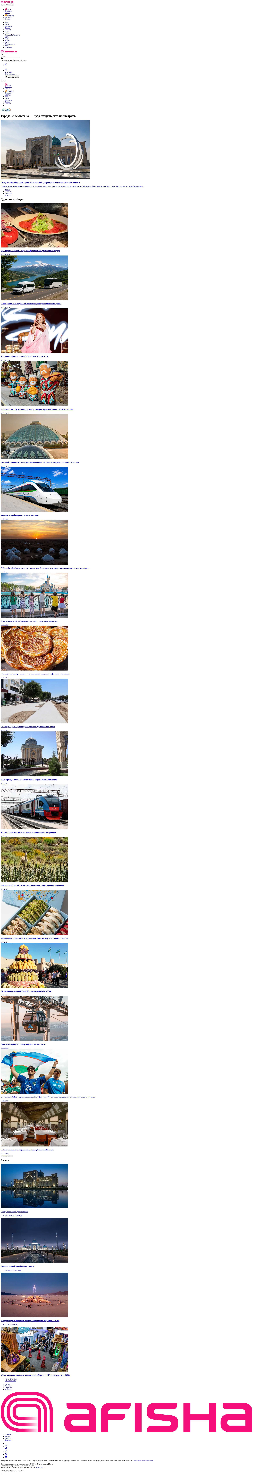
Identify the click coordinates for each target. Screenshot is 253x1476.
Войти (7, 5)
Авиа (6, 46)
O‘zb (3, 5)
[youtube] (6, 1457)
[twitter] (6, 1454)
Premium (7, 28)
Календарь (8, 47)
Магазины (8, 26)
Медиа (7, 38)
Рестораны (10, 15)
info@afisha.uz (40, 1467)
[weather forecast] (128, 66)
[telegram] (6, 1446)
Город (7, 24)
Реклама (7, 190)
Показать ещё (6, 1156)
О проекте (8, 193)
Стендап (7, 19)
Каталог (7, 40)
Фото (6, 31)
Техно (7, 33)
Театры (7, 13)
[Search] (12, 4)
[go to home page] (7, 2)
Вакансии (8, 195)
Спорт (7, 42)
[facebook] (6, 1449)
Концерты (8, 11)
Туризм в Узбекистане (12, 35)
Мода (6, 37)
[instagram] (6, 1452)
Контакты (8, 191)
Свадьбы (8, 29)
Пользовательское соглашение (143, 1460)
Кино (9, 9)
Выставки (8, 17)
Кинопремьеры (10, 44)
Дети (6, 22)
